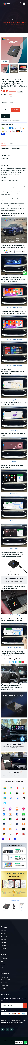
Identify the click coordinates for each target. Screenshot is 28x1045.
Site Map (3, 988)
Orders (2, 961)
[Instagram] (12, 1029)
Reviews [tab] (11, 143)
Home (13, 19)
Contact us (3, 964)
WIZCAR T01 (4, 930)
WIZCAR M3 (3, 942)
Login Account (4, 958)
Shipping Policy (4, 977)
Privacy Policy (4, 982)
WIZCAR (10, 96)
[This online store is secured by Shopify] (5, 128)
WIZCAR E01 (4, 933)
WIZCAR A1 (3, 945)
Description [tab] (3, 143)
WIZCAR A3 (3, 948)
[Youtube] (3, 1029)
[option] (14, 50)
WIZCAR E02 (4, 936)
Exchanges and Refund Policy (7, 979)
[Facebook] (7, 1029)
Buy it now (5, 116)
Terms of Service (4, 985)
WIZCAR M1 (3, 939)
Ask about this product (14, 120)
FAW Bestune (4, 102)
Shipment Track (4, 967)
